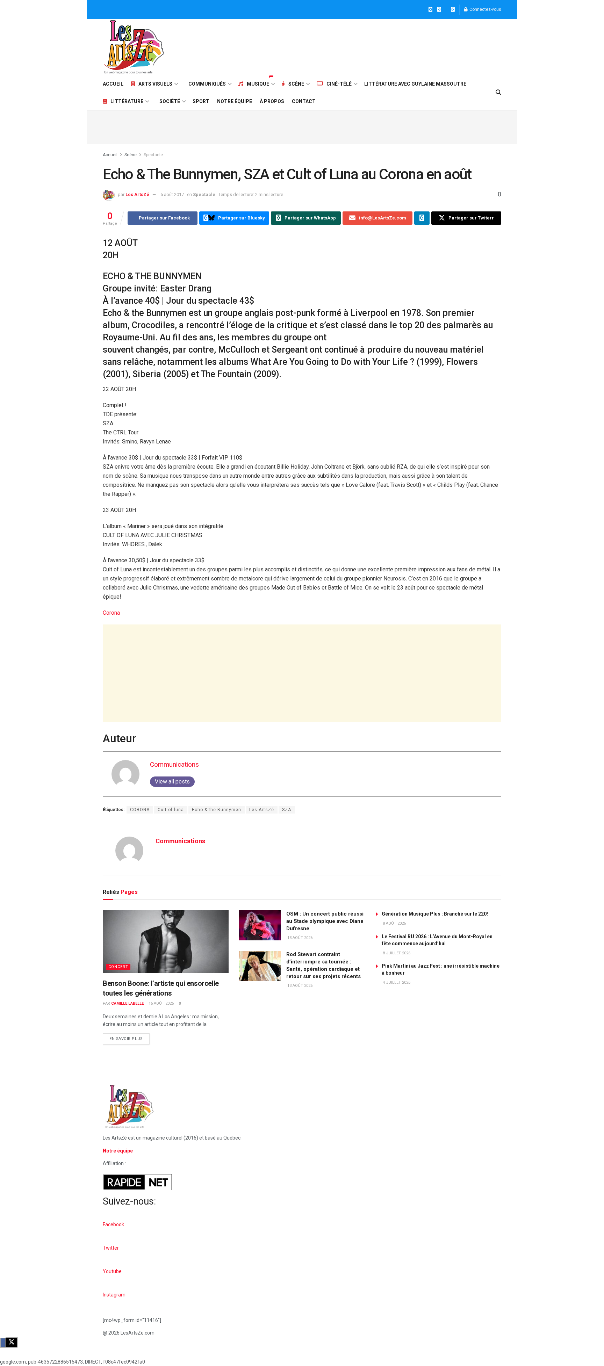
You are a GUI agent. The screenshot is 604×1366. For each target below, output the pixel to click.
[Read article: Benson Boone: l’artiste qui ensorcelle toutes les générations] (166, 941)
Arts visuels (155, 84)
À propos (272, 101)
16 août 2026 (161, 1003)
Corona (111, 612)
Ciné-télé (339, 84)
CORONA (140, 809)
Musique (258, 84)
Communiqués (207, 84)
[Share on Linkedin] (422, 218)
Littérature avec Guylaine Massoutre (415, 84)
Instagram (114, 1295)
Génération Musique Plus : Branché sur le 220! (435, 914)
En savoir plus (129, 1037)
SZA (286, 809)
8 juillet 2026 (396, 953)
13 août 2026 (299, 937)
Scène (296, 84)
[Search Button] (498, 92)
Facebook (113, 1224)
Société (169, 101)
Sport (201, 101)
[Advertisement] (374, 46)
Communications (174, 764)
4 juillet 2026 (396, 982)
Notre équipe (234, 101)
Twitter (111, 1248)
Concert (118, 966)
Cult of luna (171, 809)
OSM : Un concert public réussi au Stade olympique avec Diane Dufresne (325, 921)
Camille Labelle (127, 1003)
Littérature (126, 101)
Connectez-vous (484, 9)
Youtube (112, 1271)
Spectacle (153, 154)
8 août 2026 (394, 923)
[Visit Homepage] (134, 47)
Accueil (113, 84)
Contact (304, 101)
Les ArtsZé (137, 194)
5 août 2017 (172, 194)
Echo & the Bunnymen (216, 809)
